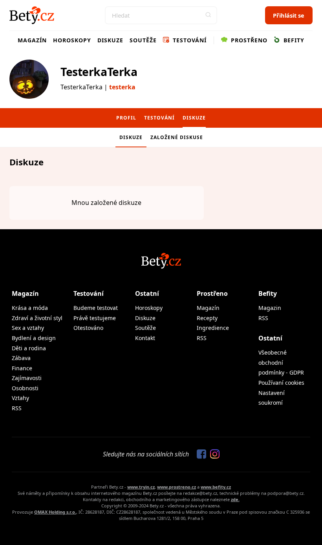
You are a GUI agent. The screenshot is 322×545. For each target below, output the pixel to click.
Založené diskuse (176, 137)
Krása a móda (30, 307)
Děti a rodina (29, 348)
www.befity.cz (216, 487)
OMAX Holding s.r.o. (55, 512)
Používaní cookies (281, 382)
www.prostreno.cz (176, 487)
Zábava (21, 358)
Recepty (207, 318)
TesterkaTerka (98, 71)
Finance (22, 368)
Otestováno (88, 327)
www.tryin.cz (141, 487)
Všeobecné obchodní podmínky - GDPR (281, 362)
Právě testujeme (94, 318)
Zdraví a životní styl (37, 318)
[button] (208, 15)
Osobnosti (25, 388)
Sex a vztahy (28, 327)
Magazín (32, 40)
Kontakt (145, 338)
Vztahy (20, 398)
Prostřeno (248, 40)
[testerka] (29, 79)
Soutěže (143, 40)
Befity (293, 40)
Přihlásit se (288, 15)
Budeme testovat (95, 307)
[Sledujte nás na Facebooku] (199, 454)
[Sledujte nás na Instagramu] (213, 454)
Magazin (269, 307)
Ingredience (213, 327)
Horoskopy (72, 40)
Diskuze (110, 40)
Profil (126, 117)
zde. (235, 499)
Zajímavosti (27, 378)
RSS (17, 408)
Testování (189, 40)
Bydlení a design (34, 338)
